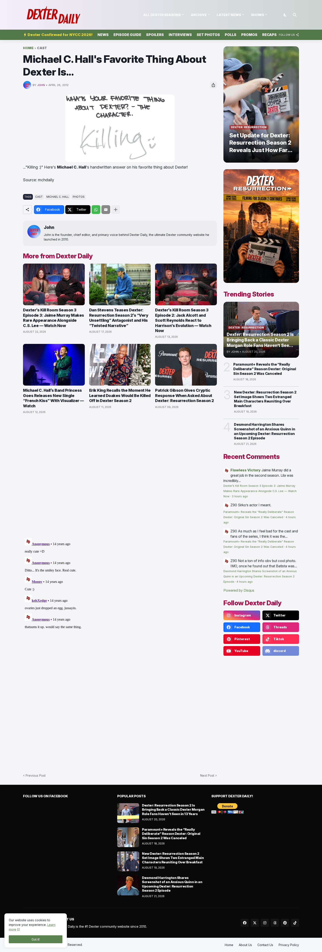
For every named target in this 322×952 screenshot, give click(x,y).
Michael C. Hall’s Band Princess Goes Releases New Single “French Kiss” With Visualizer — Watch (53, 398)
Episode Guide (127, 34)
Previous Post (36, 775)
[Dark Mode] (285, 15)
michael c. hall (57, 196)
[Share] (213, 84)
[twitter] (255, 923)
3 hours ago (240, 496)
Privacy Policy (289, 945)
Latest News (229, 15)
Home (28, 48)
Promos (249, 34)
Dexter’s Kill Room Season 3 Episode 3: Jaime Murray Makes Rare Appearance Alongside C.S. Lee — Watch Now (53, 318)
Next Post (207, 775)
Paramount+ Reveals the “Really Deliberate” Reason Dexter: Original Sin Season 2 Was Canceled (264, 369)
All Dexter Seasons (162, 15)
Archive (199, 15)
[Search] (295, 15)
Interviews (180, 34)
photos (79, 196)
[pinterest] (285, 923)
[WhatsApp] (96, 209)
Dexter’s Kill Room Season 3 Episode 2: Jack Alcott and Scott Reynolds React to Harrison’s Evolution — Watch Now (183, 320)
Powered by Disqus (238, 590)
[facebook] (245, 923)
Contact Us (265, 945)
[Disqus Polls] (120, 476)
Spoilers (155, 34)
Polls (230, 34)
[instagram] (265, 923)
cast (42, 48)
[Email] (105, 209)
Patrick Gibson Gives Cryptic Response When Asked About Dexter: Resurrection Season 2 (184, 395)
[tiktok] (295, 923)
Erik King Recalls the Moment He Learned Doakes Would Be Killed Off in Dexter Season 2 (120, 395)
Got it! (36, 939)
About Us (245, 945)
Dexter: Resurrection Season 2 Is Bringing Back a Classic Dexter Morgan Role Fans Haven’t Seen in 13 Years (173, 809)
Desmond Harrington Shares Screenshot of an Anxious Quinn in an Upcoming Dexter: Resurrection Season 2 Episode (264, 431)
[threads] (275, 923)
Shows (257, 15)
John (49, 227)
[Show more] (115, 209)
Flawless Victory (245, 470)
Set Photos (208, 34)
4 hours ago (245, 581)
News (103, 34)
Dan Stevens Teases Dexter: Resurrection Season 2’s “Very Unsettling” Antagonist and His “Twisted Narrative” (118, 318)
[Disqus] (120, 591)
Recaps (269, 34)
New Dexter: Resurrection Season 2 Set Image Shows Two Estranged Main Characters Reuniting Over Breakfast (265, 399)
